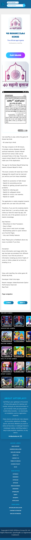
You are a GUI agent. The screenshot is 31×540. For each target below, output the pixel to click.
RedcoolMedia (15, 486)
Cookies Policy (15, 464)
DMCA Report (15, 446)
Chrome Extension (15, 510)
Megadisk (15, 488)
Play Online (15, 55)
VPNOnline (15, 491)
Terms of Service (15, 461)
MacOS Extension (15, 513)
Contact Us (15, 458)
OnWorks (15, 477)
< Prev (8, 303)
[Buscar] (24, 5)
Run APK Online (15, 452)
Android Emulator (15, 449)
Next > (22, 303)
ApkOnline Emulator (15, 507)
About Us (15, 455)
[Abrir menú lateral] (2, 4)
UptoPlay (15, 480)
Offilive (15, 483)
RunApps (15, 497)
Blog (15, 467)
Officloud (15, 500)
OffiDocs (15, 474)
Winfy (15, 494)
